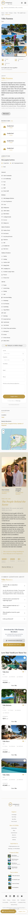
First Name (5, 363)
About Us (14, 835)
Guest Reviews (14, 832)
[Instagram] (10, 896)
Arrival (4, 350)
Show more (6, 113)
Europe (11, 13)
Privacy (8, 900)
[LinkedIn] (14, 896)
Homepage (14, 814)
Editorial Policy (14, 904)
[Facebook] (6, 896)
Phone (4, 376)
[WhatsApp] (18, 896)
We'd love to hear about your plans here (11, 383)
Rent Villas (14, 816)
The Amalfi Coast (21, 13)
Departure (5, 357)
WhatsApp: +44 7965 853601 (14, 848)
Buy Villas (14, 819)
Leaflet (12, 449)
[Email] (21, 896)
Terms (4, 900)
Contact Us (14, 837)
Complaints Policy (21, 902)
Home (2, 13)
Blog (14, 830)
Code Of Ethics (13, 902)
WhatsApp (18, 400)
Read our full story (6, 567)
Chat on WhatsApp (9, 911)
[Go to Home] (6, 2)
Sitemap (14, 839)
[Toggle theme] (21, 2)
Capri (2, 14)
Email (4, 370)
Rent (7, 13)
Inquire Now (14, 396)
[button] (14, 437)
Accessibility (5, 902)
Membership (14, 828)
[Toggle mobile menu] (25, 3)
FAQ (18, 900)
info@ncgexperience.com (14, 846)
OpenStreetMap (18, 449)
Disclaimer (23, 900)
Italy (15, 13)
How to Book (14, 821)
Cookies (14, 900)
